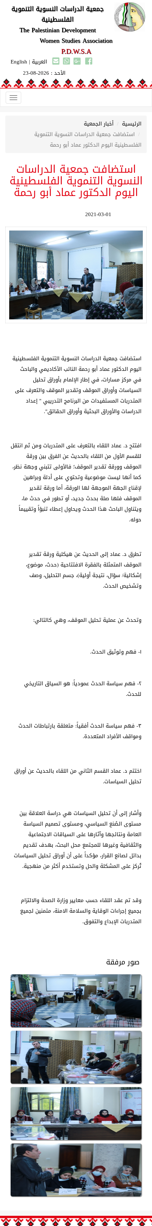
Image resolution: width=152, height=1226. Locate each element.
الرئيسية (131, 124)
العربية (39, 62)
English (19, 62)
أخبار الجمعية (98, 124)
